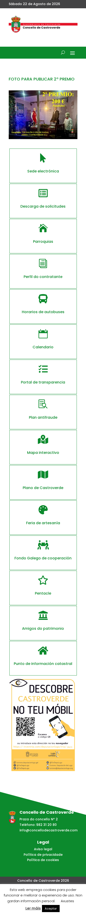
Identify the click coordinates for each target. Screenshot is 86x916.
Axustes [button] (67, 901)
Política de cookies (43, 860)
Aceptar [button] (51, 908)
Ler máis (33, 908)
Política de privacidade (43, 854)
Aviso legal (43, 849)
